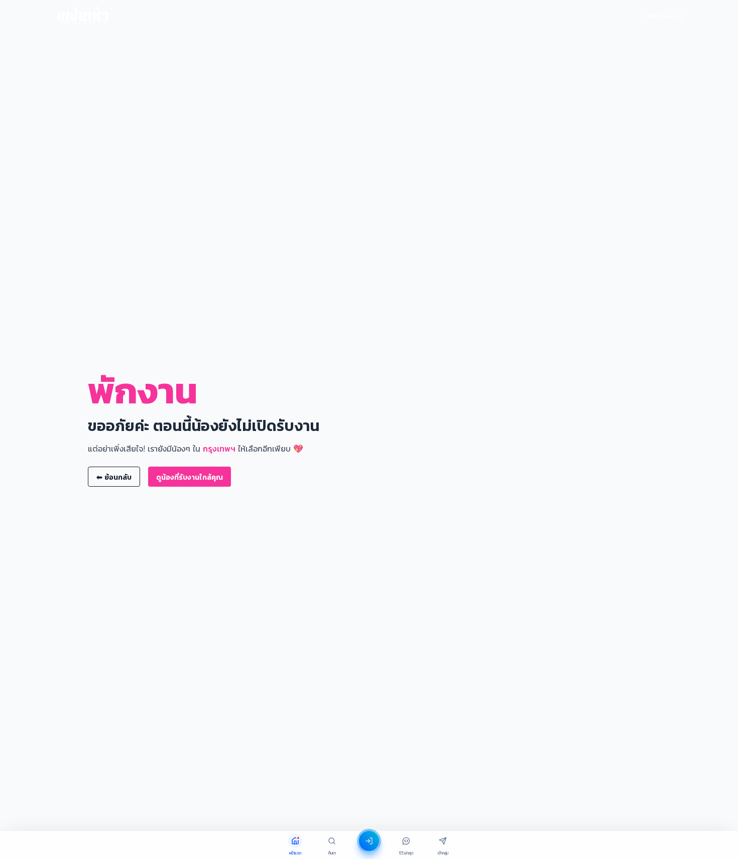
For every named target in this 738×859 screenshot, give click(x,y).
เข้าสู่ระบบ (659, 16)
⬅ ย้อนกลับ (114, 477)
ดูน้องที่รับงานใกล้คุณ (189, 477)
